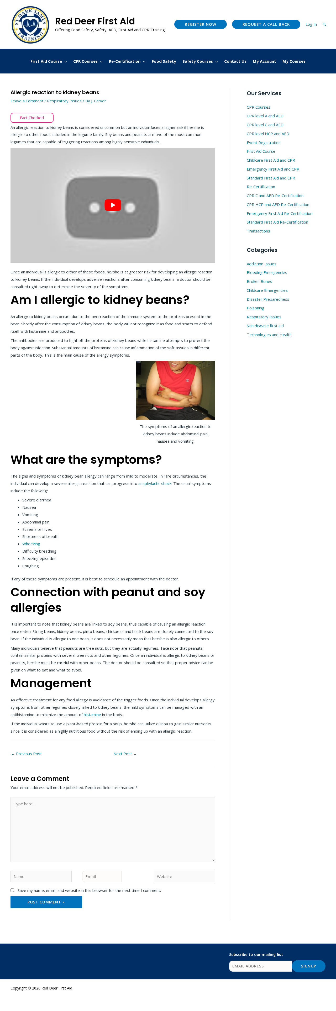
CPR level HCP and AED (268, 133)
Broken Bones (259, 281)
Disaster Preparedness (268, 299)
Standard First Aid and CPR (271, 178)
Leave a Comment (26, 100)
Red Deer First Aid (95, 21)
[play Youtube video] (112, 205)
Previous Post (26, 753)
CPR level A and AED (265, 115)
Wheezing (31, 543)
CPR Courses (258, 107)
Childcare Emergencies (267, 290)
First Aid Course (261, 151)
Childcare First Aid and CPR (271, 160)
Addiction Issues (261, 263)
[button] (200, 24)
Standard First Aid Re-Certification (277, 222)
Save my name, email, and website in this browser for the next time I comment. (89, 890)
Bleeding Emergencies (267, 272)
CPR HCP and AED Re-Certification (278, 204)
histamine (93, 714)
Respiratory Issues (64, 100)
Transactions (258, 231)
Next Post (125, 753)
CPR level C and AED (265, 124)
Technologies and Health (269, 334)
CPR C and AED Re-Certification (275, 195)
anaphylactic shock (154, 483)
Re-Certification (261, 186)
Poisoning (255, 307)
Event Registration (264, 142)
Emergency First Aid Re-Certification (279, 213)
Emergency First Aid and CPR (273, 169)
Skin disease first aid (265, 325)
